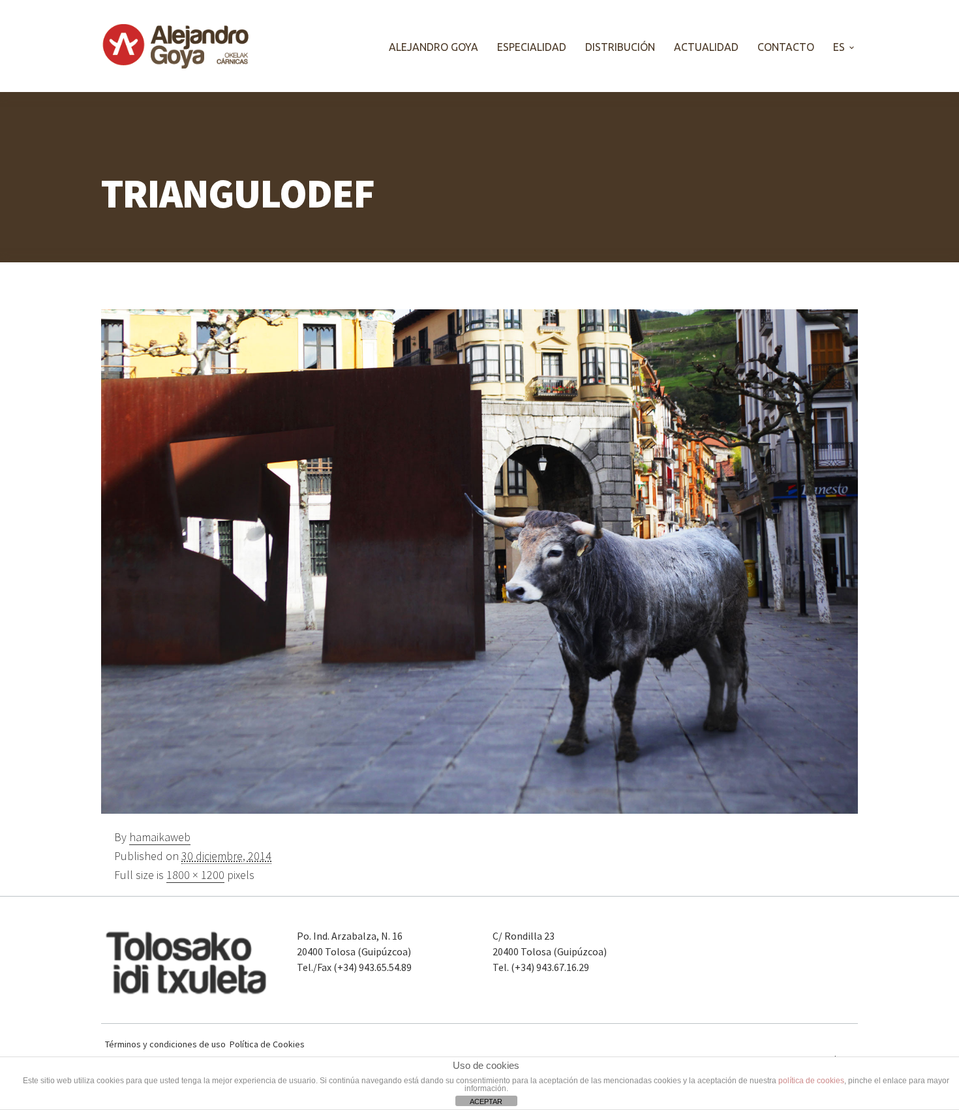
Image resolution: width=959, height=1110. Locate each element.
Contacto (785, 47)
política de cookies (811, 1080)
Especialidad (531, 47)
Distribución (620, 47)
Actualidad (706, 47)
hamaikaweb (159, 836)
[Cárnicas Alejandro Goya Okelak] (176, 46)
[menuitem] (842, 47)
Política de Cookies (267, 1044)
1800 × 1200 (195, 874)
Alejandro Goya (433, 47)
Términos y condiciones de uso (165, 1044)
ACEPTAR (486, 1101)
